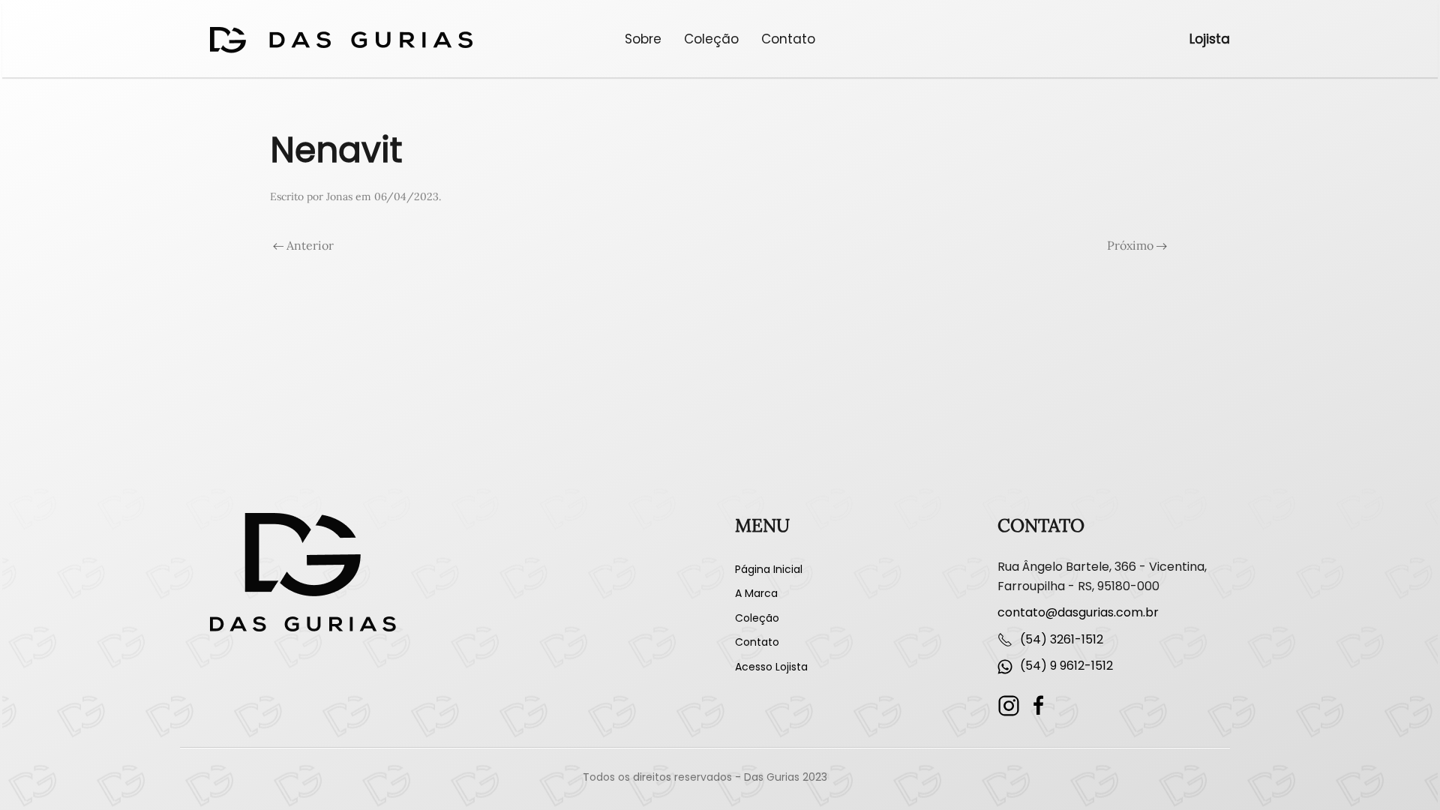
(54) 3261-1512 (1061, 639)
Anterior (309, 245)
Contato (788, 39)
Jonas (339, 196)
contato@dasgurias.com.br (1078, 612)
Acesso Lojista (771, 666)
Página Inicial (768, 569)
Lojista (1210, 39)
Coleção (711, 39)
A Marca (756, 593)
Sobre (643, 39)
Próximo (1131, 245)
